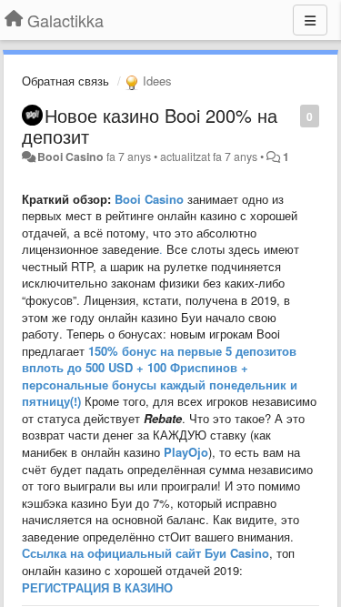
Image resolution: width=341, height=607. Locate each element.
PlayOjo (186, 451)
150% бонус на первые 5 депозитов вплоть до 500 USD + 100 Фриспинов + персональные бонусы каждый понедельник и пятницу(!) (159, 376)
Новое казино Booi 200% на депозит (149, 125)
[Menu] (310, 20)
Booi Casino (70, 156)
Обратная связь (65, 80)
